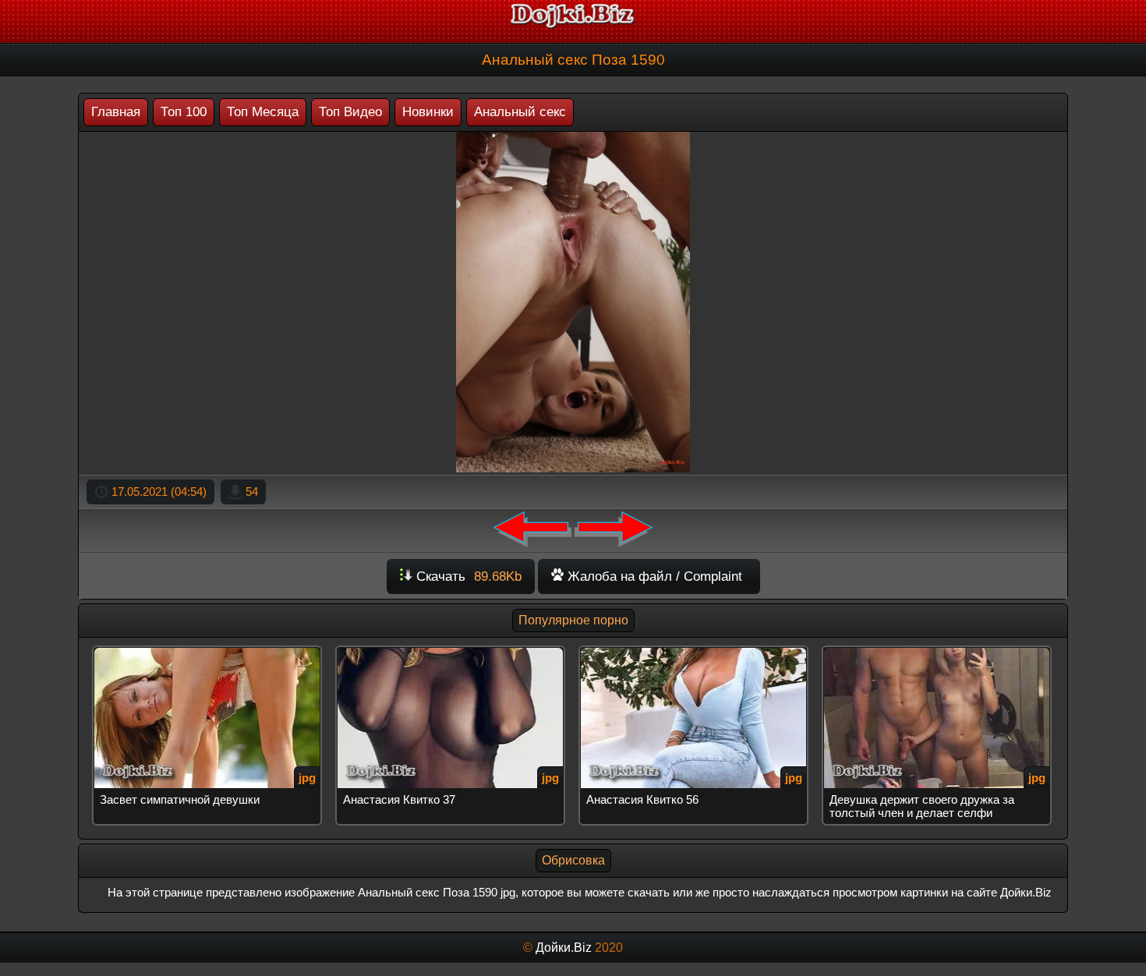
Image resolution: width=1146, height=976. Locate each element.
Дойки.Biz (564, 947)
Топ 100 (184, 111)
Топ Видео (350, 111)
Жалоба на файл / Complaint (653, 576)
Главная (115, 111)
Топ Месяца (263, 111)
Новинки (428, 111)
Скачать (467, 576)
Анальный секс (520, 111)
